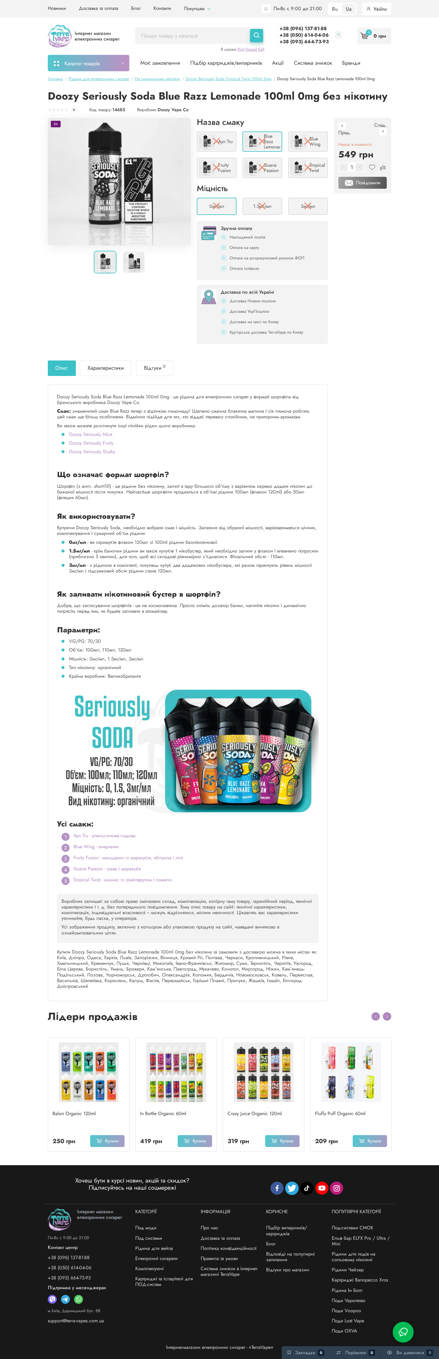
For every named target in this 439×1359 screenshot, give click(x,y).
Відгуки (154, 367)
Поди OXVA (344, 1330)
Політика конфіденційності (229, 1248)
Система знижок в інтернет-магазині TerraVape (229, 1271)
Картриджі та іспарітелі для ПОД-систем (164, 1281)
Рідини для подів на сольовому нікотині (353, 1256)
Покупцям (195, 8)
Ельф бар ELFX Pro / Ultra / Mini (361, 1241)
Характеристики (106, 368)
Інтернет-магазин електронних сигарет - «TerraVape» (219, 1347)
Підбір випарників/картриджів (286, 1230)
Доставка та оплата (98, 8)
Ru (335, 9)
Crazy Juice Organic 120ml (255, 1113)
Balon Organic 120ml (74, 1113)
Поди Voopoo (346, 1310)
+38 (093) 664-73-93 (304, 41)
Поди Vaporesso (348, 1300)
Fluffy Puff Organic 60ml (340, 1113)
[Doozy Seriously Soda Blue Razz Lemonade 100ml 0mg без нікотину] (119, 181)
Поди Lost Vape (348, 1320)
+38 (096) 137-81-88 (303, 28)
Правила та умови (219, 1258)
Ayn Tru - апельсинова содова (104, 835)
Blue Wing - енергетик (96, 846)
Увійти (379, 9)
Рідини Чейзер (348, 1269)
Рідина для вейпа (154, 1248)
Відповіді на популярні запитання (290, 1256)
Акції (278, 63)
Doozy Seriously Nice (90, 434)
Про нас (209, 1227)
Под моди (145, 1227)
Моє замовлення (160, 63)
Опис (61, 368)
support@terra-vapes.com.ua (76, 1320)
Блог (136, 8)
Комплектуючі (149, 1268)
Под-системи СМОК (352, 1227)
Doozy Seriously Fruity (91, 442)
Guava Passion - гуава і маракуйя (107, 868)
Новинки (57, 8)
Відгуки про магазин (287, 1269)
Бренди (351, 63)
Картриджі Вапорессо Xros (360, 1279)
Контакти (162, 8)
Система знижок (313, 63)
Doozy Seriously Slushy (92, 451)
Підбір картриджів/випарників (226, 63)
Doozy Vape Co (173, 109)
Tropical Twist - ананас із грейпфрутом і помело (122, 879)
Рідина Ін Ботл (347, 1290)
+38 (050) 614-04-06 (304, 35)
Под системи (148, 1238)
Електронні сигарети (156, 1258)
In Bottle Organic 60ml (163, 1113)
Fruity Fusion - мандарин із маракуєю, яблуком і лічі (128, 857)
